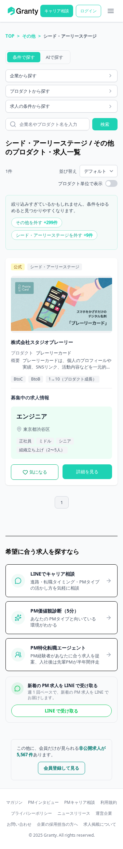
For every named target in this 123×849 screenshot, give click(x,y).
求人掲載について (99, 824)
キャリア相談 (56, 11)
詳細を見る (87, 471)
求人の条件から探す (30, 106)
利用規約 (108, 802)
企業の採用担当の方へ (57, 824)
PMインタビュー (43, 802)
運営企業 (104, 813)
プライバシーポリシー (31, 813)
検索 (104, 124)
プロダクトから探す (30, 91)
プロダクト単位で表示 (80, 183)
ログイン (88, 11)
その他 (29, 36)
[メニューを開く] (111, 11)
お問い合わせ (19, 824)
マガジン (14, 802)
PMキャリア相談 (79, 802)
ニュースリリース (73, 813)
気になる (38, 472)
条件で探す (24, 57)
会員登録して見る (61, 768)
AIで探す (54, 57)
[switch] (111, 183)
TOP (9, 36)
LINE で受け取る (61, 711)
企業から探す (23, 76)
